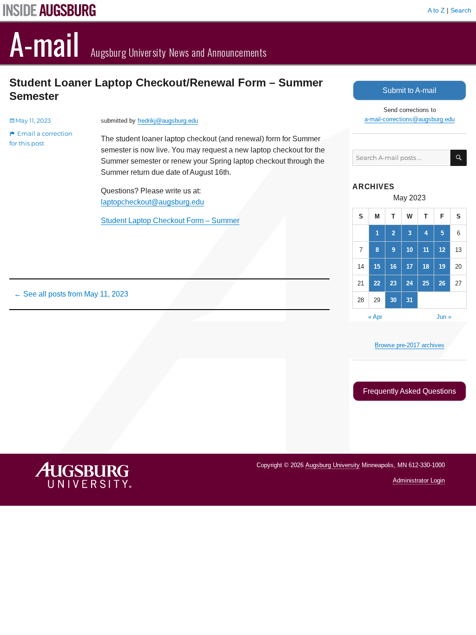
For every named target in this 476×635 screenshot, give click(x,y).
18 (426, 266)
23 (393, 283)
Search (460, 10)
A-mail (44, 43)
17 (409, 266)
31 (409, 300)
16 (393, 266)
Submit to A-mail (409, 90)
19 (442, 266)
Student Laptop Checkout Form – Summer (170, 221)
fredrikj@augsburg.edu (168, 120)
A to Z (436, 10)
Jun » (443, 316)
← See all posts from (71, 294)
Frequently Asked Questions (409, 391)
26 (442, 283)
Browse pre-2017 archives (409, 345)
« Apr (375, 316)
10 (409, 249)
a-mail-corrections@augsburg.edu (409, 119)
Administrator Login (419, 480)
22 (377, 283)
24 (409, 283)
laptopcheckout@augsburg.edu (152, 202)
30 (393, 300)
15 (377, 266)
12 (442, 249)
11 (426, 249)
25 (426, 283)
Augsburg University (332, 465)
